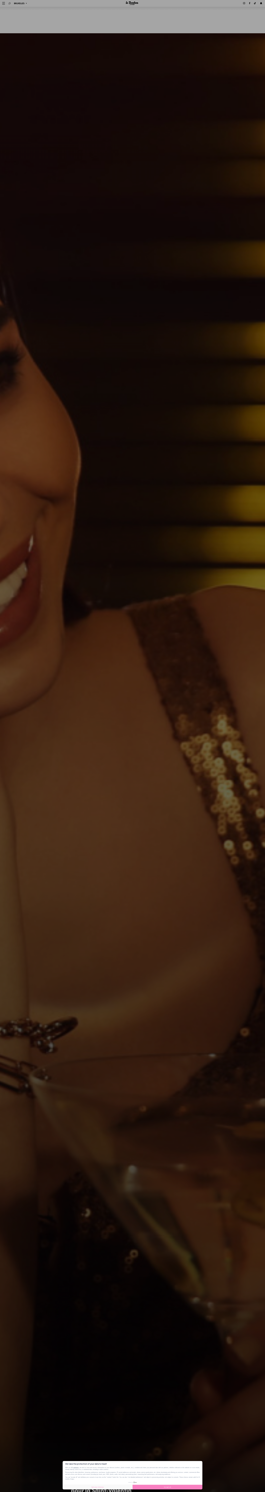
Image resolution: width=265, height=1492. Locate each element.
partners (76, 1467)
